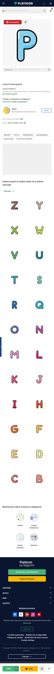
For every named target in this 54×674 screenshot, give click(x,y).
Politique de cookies (15, 637)
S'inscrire (27, 629)
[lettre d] (39, 454)
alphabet (7, 135)
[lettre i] (15, 404)
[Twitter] (21, 614)
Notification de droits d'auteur (36, 637)
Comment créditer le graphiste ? (15, 102)
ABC (21, 119)
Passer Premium (27, 579)
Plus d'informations (10, 94)
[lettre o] (15, 330)
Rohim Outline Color (15, 123)
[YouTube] (39, 614)
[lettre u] (39, 255)
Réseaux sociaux (27, 608)
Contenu (7, 588)
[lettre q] (39, 305)
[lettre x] (15, 230)
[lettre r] (15, 305)
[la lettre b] (39, 479)
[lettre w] (39, 230)
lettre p (17, 135)
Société (6, 603)
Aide (4, 598)
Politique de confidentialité (36, 635)
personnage (8, 139)
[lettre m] (15, 354)
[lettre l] (39, 354)
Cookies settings (27, 640)
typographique (42, 135)
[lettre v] (15, 255)
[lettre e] (15, 454)
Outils (6, 593)
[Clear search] (39, 11)
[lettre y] (39, 205)
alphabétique (28, 135)
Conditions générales (15, 635)
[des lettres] (39, 280)
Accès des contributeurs (27, 572)
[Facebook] (15, 614)
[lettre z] (15, 205)
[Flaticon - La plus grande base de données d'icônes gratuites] (23, 3)
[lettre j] (39, 379)
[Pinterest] (27, 614)
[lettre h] (39, 404)
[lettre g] (15, 429)
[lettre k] (15, 379)
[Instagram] (33, 614)
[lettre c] (15, 479)
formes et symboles (24, 139)
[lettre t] (15, 280)
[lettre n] (39, 330)
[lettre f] (39, 429)
